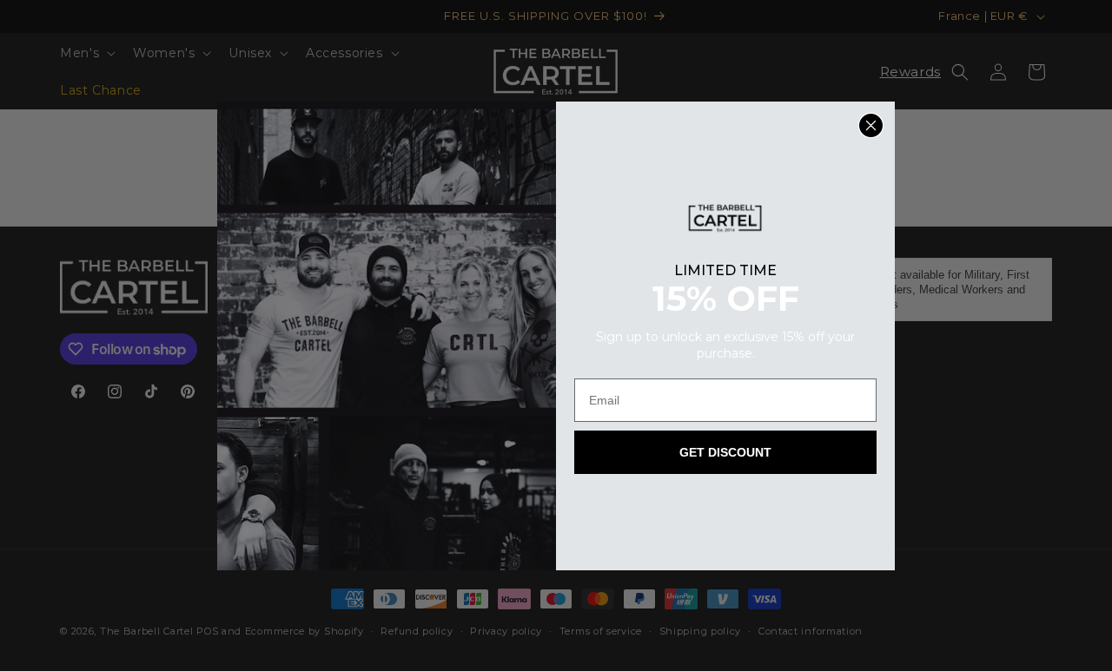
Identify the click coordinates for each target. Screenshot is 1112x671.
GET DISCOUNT (725, 452)
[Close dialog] (871, 125)
